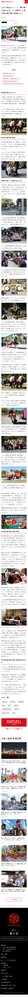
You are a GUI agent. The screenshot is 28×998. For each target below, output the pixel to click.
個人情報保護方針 (6, 982)
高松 (14, 713)
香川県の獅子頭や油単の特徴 (10, 81)
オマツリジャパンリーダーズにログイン (14, 938)
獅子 (9, 705)
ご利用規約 (4, 979)
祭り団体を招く (7, 951)
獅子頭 (16, 709)
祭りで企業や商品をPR (9, 949)
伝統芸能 (13, 701)
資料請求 (3, 970)
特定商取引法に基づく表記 (8, 985)
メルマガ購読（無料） (7, 976)
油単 (3, 705)
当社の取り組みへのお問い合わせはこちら (13, 722)
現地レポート (5, 713)
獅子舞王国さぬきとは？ (9, 73)
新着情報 (3, 957)
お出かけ (4, 701)
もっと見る (14, 899)
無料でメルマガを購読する (14, 729)
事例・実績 (4, 954)
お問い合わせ (4, 973)
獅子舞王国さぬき (6, 709)
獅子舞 (16, 705)
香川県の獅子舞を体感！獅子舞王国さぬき (13, 83)
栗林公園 (21, 701)
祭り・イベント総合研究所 (8, 960)
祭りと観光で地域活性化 (10, 947)
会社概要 (5, 965)
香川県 (15, 22)
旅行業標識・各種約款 (7, 988)
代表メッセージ (7, 967)
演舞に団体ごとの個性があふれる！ (11, 78)
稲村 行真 (3, 17)
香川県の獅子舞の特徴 (8, 76)
